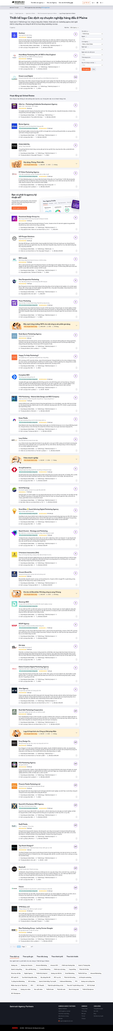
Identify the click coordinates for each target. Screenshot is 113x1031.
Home (11, 13)
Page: (23, 946)
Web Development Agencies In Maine (47, 13)
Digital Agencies (19, 13)
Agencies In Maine (30, 13)
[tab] (14, 956)
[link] (52, 3)
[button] (93, 3)
